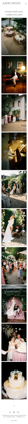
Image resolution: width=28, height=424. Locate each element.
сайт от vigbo (14, 420)
